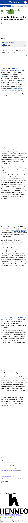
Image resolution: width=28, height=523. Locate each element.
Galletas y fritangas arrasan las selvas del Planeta (8, 470)
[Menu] (2, 2)
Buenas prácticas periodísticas (13, 516)
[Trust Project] (4, 481)
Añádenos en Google (8, 56)
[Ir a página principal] (14, 2)
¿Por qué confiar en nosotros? (5, 483)
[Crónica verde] (14, 11)
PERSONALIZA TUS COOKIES (12, 515)
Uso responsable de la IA (22, 516)
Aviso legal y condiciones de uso (5, 514)
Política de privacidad (13, 514)
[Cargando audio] (3, 45)
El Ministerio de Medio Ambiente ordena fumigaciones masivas (11, 468)
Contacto (2, 516)
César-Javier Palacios (8, 52)
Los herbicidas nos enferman (5, 465)
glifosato (3, 76)
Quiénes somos (6, 516)
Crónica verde (5, 50)
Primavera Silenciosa (20, 230)
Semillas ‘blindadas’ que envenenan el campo (8, 478)
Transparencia (4, 515)
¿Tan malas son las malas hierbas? (6, 476)
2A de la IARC (17, 80)
